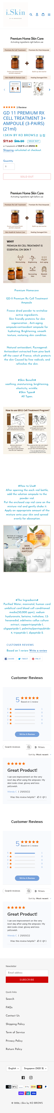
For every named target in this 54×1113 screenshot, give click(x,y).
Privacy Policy (14, 1041)
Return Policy (14, 1049)
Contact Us (13, 1015)
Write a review (38, 650)
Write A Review (27, 734)
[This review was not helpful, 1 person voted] (43, 797)
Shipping (8, 150)
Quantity (8, 161)
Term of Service (15, 1032)
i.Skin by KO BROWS (32, 1103)
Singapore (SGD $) (34, 1068)
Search (10, 999)
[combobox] (40, 754)
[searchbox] (14, 747)
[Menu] (49, 14)
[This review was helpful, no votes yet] (38, 797)
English (12, 1068)
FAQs (9, 1007)
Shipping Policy (15, 1024)
